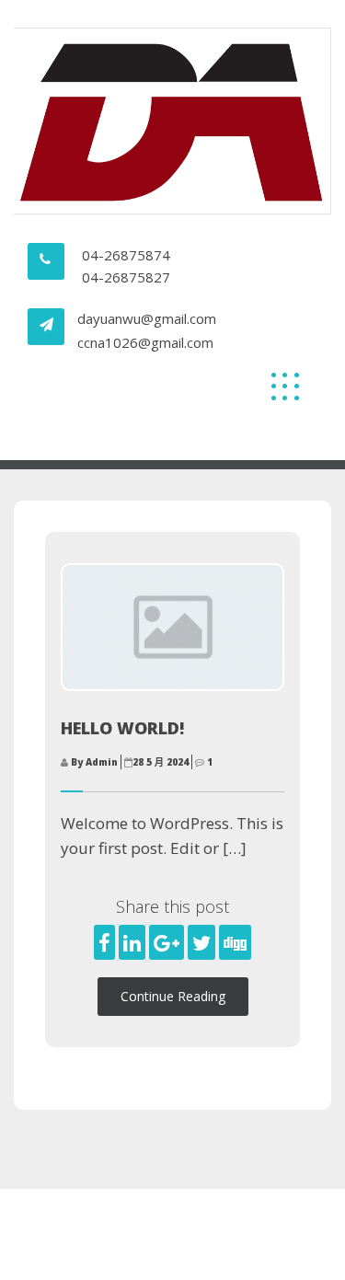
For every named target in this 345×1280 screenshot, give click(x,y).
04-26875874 (126, 255)
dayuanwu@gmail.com (146, 318)
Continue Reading (173, 996)
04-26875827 (126, 277)
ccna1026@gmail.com (145, 342)
